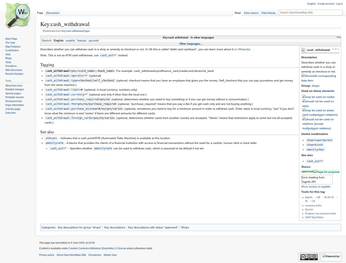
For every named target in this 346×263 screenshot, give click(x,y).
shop (310, 140)
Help (339, 37)
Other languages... (190, 43)
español (70, 40)
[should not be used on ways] (320, 103)
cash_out (313, 161)
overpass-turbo (313, 205)
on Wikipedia (242, 49)
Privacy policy (46, 255)
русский (93, 40)
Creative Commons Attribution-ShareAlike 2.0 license (97, 248)
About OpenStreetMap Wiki (71, 255)
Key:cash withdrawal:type (75, 31)
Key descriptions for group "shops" (79, 227)
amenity (312, 149)
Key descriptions (114, 227)
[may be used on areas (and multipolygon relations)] (320, 112)
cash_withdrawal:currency (65, 94)
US (313, 201)
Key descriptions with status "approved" (153, 227)
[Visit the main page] (18, 16)
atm (48, 138)
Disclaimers (95, 255)
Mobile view (110, 255)
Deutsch (46, 40)
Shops (185, 227)
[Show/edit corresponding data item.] (320, 80)
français (81, 40)
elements (328, 90)
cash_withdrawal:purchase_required (72, 99)
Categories (48, 227)
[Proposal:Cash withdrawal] (326, 171)
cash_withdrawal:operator (65, 75)
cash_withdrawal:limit (62, 89)
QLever (309, 209)
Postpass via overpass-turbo (320, 213)
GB (318, 197)
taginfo (309, 197)
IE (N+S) (329, 197)
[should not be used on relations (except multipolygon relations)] (320, 123)
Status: (306, 166)
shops (315, 85)
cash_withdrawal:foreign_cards (69, 117)
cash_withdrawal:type (62, 80)
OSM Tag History (314, 217)
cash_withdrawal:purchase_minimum (71, 108)
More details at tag (315, 186)
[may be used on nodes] (318, 96)
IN (306, 201)
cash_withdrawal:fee (61, 103)
